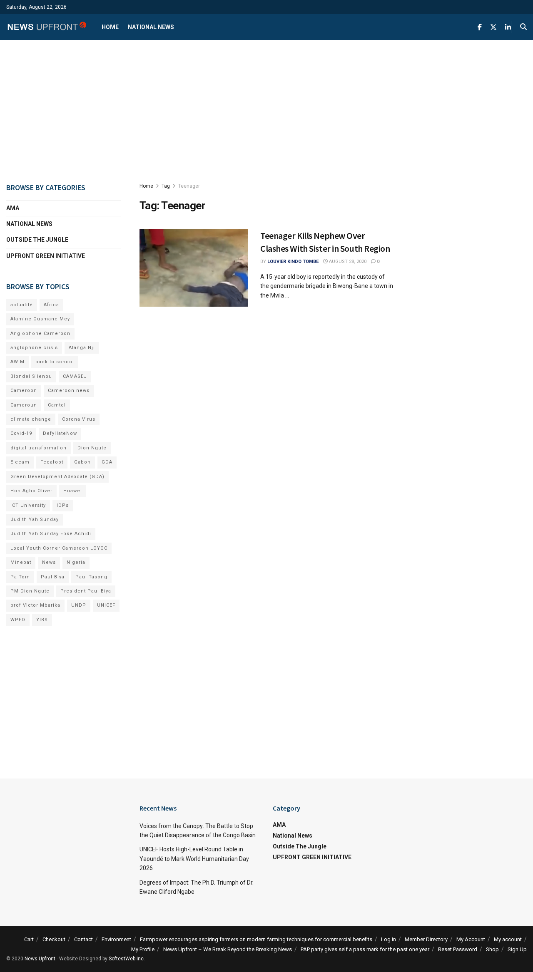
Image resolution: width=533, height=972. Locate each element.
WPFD (17, 619)
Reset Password (457, 949)
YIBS (42, 619)
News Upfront (40, 959)
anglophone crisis (34, 347)
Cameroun (23, 405)
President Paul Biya (85, 591)
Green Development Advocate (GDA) (57, 476)
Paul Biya (53, 577)
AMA (12, 208)
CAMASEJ (75, 376)
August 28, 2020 (347, 261)
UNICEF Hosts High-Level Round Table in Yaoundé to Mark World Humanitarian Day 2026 (194, 858)
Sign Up (517, 949)
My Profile (142, 949)
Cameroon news (69, 390)
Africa (51, 304)
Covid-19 (21, 433)
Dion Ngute (92, 448)
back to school (54, 361)
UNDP (78, 605)
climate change (30, 419)
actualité (21, 304)
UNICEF (106, 605)
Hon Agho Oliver (31, 490)
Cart (29, 939)
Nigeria (76, 562)
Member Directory (426, 939)
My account (508, 939)
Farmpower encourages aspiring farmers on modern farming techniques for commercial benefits (256, 939)
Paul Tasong (91, 577)
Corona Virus (78, 419)
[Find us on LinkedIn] (508, 27)
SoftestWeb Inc (126, 959)
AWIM (17, 361)
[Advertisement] (266, 110)
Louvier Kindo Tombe (293, 261)
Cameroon (23, 390)
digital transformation (38, 448)
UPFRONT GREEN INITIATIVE (45, 256)
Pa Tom (20, 577)
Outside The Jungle (37, 239)
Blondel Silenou (31, 376)
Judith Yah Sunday (34, 519)
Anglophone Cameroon (40, 333)
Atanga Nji (82, 347)
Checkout (53, 939)
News (49, 562)
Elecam (20, 462)
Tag (166, 186)
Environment (116, 939)
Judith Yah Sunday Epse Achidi (50, 533)
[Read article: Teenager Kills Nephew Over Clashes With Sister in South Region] (193, 268)
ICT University (28, 505)
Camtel (57, 405)
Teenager (189, 186)
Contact (83, 939)
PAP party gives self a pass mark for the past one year (365, 949)
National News (151, 27)
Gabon (82, 462)
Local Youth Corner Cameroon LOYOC (58, 548)
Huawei (72, 490)
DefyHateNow (60, 433)
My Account (470, 939)
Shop (492, 949)
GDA (107, 462)
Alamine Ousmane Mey (40, 319)
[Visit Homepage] (46, 27)
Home (110, 27)
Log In (388, 939)
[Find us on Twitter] (493, 27)
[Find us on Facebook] (480, 27)
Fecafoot (51, 462)
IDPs (63, 505)
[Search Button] (523, 27)
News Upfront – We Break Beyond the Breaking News (227, 949)
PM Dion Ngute (30, 591)
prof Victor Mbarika (35, 605)
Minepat (20, 562)
